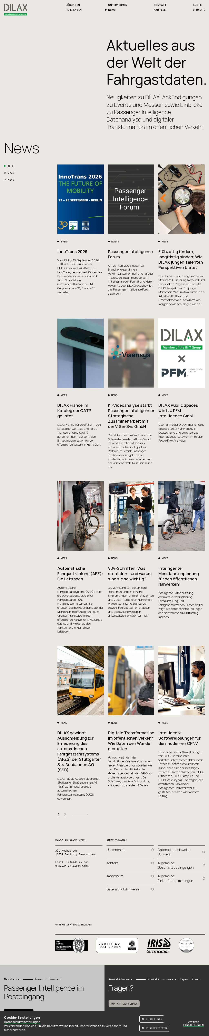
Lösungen (73, 5)
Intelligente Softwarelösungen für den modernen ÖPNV (179, 738)
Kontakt (160, 5)
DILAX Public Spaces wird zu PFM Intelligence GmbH (178, 410)
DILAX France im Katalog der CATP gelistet (74, 410)
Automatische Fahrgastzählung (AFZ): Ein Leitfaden (80, 574)
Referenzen (74, 10)
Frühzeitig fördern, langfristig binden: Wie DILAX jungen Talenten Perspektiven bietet (180, 259)
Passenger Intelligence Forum (130, 254)
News (112, 10)
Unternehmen (117, 5)
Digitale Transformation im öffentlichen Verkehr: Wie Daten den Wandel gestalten (131, 740)
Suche (197, 5)
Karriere (160, 10)
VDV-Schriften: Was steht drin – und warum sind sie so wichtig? (130, 574)
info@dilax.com (77, 862)
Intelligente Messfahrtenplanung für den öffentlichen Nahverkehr (178, 576)
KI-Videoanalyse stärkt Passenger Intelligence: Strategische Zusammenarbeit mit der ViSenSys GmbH (131, 415)
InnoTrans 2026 (72, 251)
